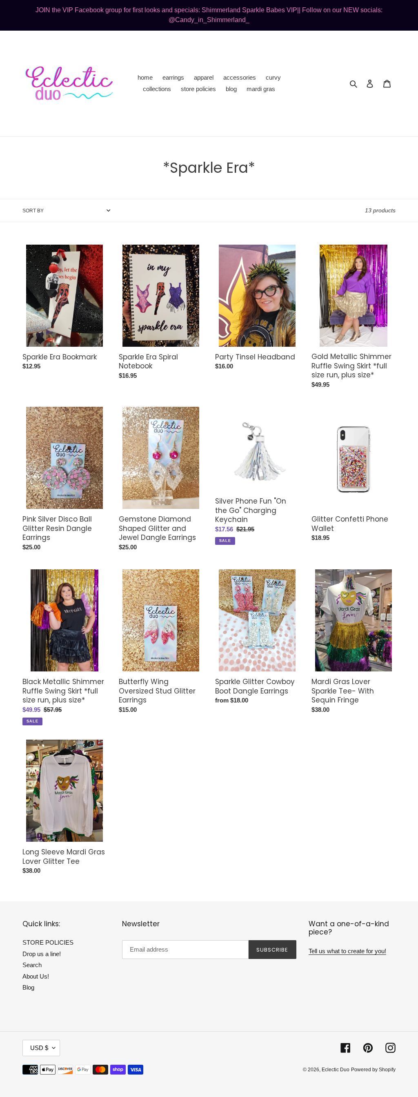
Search (32, 964)
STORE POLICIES (47, 942)
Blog (28, 987)
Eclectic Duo (335, 1069)
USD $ (39, 1047)
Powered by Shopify (373, 1069)
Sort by (33, 211)
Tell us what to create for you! (347, 951)
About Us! (35, 976)
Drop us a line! (41, 953)
